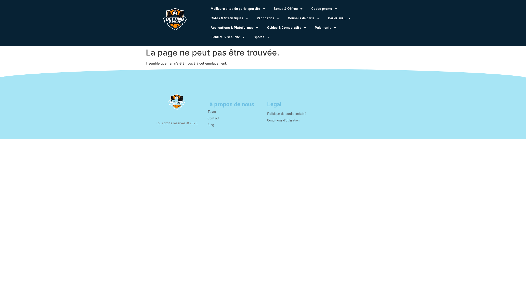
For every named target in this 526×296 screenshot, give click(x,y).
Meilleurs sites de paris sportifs (235, 9)
